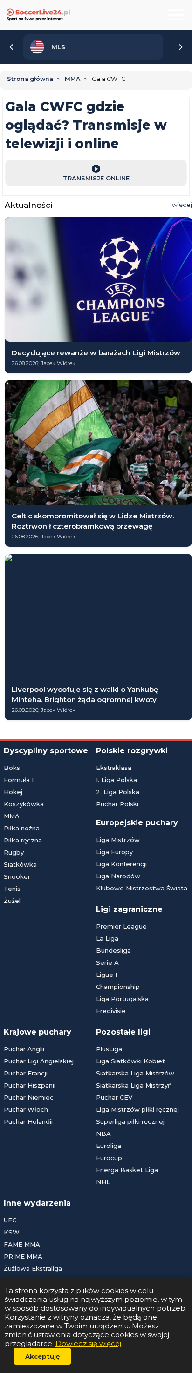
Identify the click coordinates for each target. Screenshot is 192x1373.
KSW (12, 1232)
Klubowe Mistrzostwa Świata (141, 888)
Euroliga (108, 1145)
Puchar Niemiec (29, 1097)
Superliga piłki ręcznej (130, 1121)
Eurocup (109, 1157)
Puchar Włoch (26, 1109)
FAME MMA (22, 1244)
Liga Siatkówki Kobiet (130, 1061)
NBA (103, 1133)
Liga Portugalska (122, 998)
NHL (103, 1182)
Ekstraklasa (113, 767)
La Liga (107, 938)
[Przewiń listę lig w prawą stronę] (180, 47)
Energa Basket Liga (127, 1170)
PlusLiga (109, 1049)
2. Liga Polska (117, 792)
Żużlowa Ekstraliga (33, 1268)
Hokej (13, 792)
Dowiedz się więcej (88, 1343)
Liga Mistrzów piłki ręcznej (137, 1109)
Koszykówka (24, 804)
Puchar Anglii (24, 1049)
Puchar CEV (114, 1097)
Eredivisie (111, 1011)
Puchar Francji (26, 1073)
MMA (12, 816)
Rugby (14, 852)
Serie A (107, 962)
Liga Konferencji (121, 864)
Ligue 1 (106, 974)
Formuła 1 (19, 779)
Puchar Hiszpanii (29, 1085)
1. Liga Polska (116, 779)
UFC (10, 1220)
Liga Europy (114, 852)
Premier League (121, 926)
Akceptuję (42, 1356)
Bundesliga (113, 950)
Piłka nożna (22, 828)
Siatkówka (20, 864)
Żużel (12, 900)
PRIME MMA (23, 1256)
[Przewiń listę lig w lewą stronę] (12, 47)
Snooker (17, 876)
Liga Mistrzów (118, 839)
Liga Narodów (118, 876)
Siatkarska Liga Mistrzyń (134, 1085)
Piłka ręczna (23, 840)
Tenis (12, 888)
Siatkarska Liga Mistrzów (135, 1073)
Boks (12, 767)
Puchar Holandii (28, 1121)
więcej (182, 204)
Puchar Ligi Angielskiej (39, 1061)
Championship (118, 986)
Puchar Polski (117, 804)
